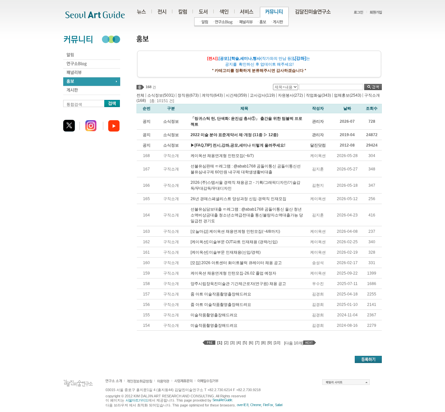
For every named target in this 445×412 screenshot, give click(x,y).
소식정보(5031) (161, 95)
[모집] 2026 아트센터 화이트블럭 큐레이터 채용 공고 (236, 263)
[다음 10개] (293, 343)
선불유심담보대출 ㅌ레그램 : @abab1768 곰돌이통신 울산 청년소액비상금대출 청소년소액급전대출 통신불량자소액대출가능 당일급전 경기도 (247, 215)
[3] (232, 343)
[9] (269, 343)
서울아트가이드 (136, 400)
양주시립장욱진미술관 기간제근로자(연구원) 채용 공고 (238, 283)
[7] (257, 343)
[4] (239, 343)
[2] (226, 343)
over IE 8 (242, 405)
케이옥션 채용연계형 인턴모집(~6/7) (222, 155)
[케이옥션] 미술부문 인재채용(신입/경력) (226, 252)
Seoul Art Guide (222, 400)
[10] (277, 343)
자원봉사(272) (290, 95)
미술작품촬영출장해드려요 (214, 315)
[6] (251, 343)
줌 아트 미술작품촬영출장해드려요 (221, 294)
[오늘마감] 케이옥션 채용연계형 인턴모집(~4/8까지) (235, 231)
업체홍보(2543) (347, 95)
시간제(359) (236, 95)
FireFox (268, 405)
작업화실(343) (318, 95)
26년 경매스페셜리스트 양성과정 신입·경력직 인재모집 (238, 199)
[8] (263, 343)
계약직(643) (212, 95)
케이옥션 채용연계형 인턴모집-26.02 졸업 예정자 (233, 273)
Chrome (255, 405)
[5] (245, 343)
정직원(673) (188, 95)
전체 (140, 95)
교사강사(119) (262, 95)
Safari (278, 405)
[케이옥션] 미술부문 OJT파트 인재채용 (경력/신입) (234, 242)
